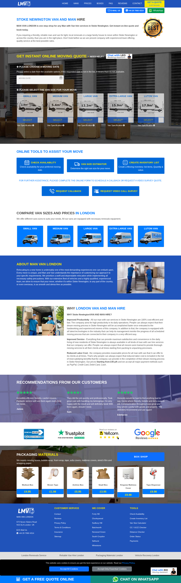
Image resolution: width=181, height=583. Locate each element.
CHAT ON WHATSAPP (139, 579)
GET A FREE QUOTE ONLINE (47, 579)
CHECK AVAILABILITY (40, 166)
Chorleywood (97, 518)
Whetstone (96, 545)
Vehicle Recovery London (147, 555)
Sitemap (57, 536)
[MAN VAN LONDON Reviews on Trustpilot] (72, 434)
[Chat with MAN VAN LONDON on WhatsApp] (116, 579)
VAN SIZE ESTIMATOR (90, 166)
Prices (87, 3)
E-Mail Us (22, 530)
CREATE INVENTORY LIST (140, 166)
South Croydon (98, 536)
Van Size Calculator (138, 523)
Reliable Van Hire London (71, 555)
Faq (111, 3)
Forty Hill (96, 514)
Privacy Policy (128, 563)
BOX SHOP (141, 456)
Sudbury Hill (97, 523)
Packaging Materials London (109, 555)
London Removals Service (33, 555)
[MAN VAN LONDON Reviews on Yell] (109, 434)
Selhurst (95, 541)
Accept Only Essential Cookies (112, 569)
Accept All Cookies (69, 569)
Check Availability (137, 514)
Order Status (135, 536)
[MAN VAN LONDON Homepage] (24, 4)
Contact (137, 3)
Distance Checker (137, 532)
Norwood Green (98, 532)
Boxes (100, 3)
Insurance (58, 532)
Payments (134, 541)
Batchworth (96, 527)
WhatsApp (158, 10)
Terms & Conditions (62, 527)
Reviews (122, 3)
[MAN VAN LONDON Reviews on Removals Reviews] (34, 434)
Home (65, 3)
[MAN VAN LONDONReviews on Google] (147, 434)
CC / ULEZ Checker (138, 527)
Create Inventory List (138, 518)
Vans (76, 3)
